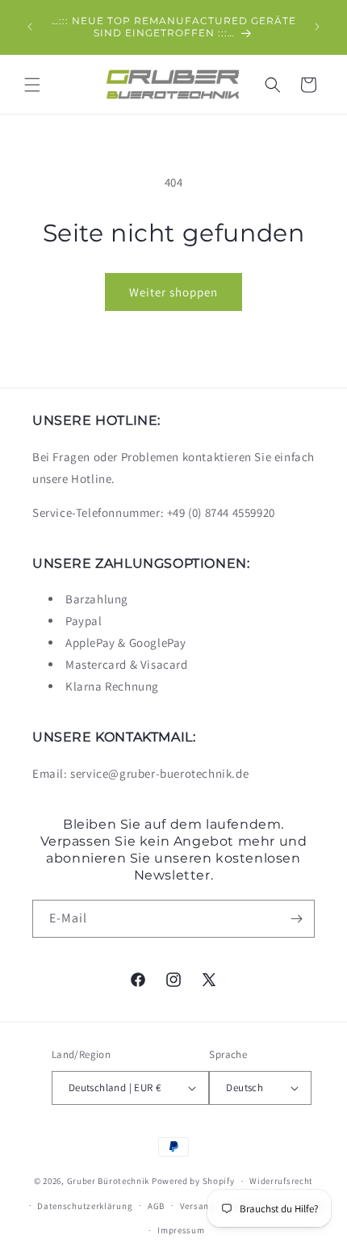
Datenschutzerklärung (84, 1206)
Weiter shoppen (173, 292)
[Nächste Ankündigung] (317, 26)
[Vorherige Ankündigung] (30, 26)
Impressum (180, 1230)
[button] (32, 85)
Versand (197, 1206)
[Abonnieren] (296, 919)
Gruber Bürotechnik (108, 1180)
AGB (156, 1206)
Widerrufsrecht (281, 1180)
